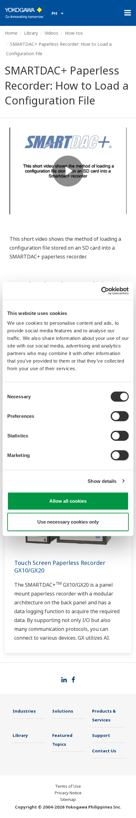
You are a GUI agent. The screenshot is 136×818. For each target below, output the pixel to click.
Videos (51, 33)
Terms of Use (68, 786)
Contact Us (104, 751)
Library (31, 33)
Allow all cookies (68, 501)
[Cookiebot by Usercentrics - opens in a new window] (101, 291)
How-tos (74, 33)
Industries (24, 711)
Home (11, 33)
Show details (102, 480)
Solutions (62, 711)
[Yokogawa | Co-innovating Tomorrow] (25, 13)
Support (101, 735)
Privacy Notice (68, 793)
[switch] (120, 416)
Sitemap (68, 799)
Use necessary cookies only (68, 521)
